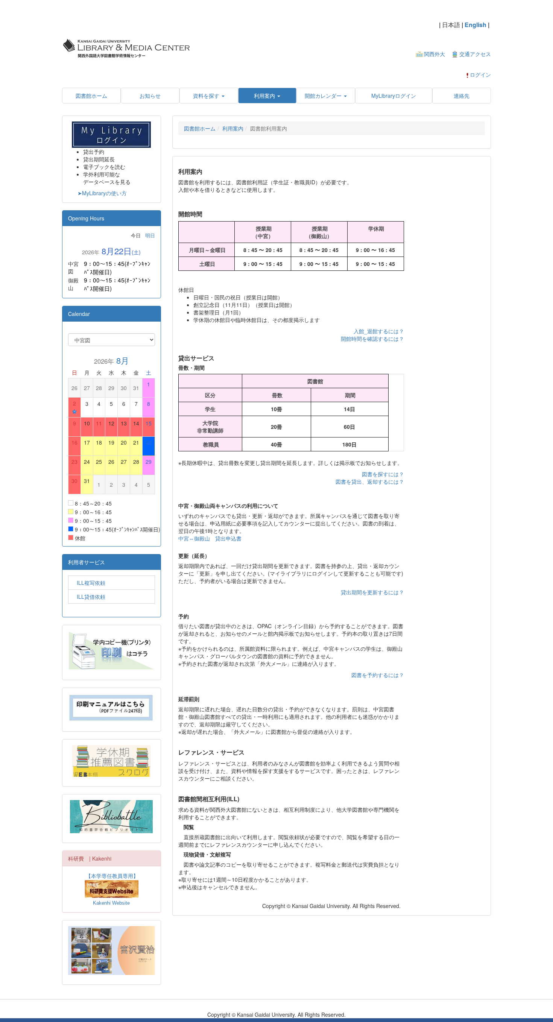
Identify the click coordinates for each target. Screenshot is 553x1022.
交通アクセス (475, 54)
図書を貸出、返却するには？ (370, 481)
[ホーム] (126, 47)
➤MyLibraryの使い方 (102, 193)
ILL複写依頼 (88, 582)
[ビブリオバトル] (111, 816)
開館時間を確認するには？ (372, 338)
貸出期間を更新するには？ (372, 592)
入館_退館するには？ (379, 331)
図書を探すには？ (383, 474)
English (475, 24)
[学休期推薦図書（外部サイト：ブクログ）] (111, 761)
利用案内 (232, 128)
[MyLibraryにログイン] (111, 133)
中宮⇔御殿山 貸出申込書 (210, 538)
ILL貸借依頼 (88, 596)
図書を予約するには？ (377, 675)
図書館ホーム (200, 128)
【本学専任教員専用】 (112, 875)
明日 (150, 235)
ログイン (480, 74)
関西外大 (434, 54)
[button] (209, 95)
